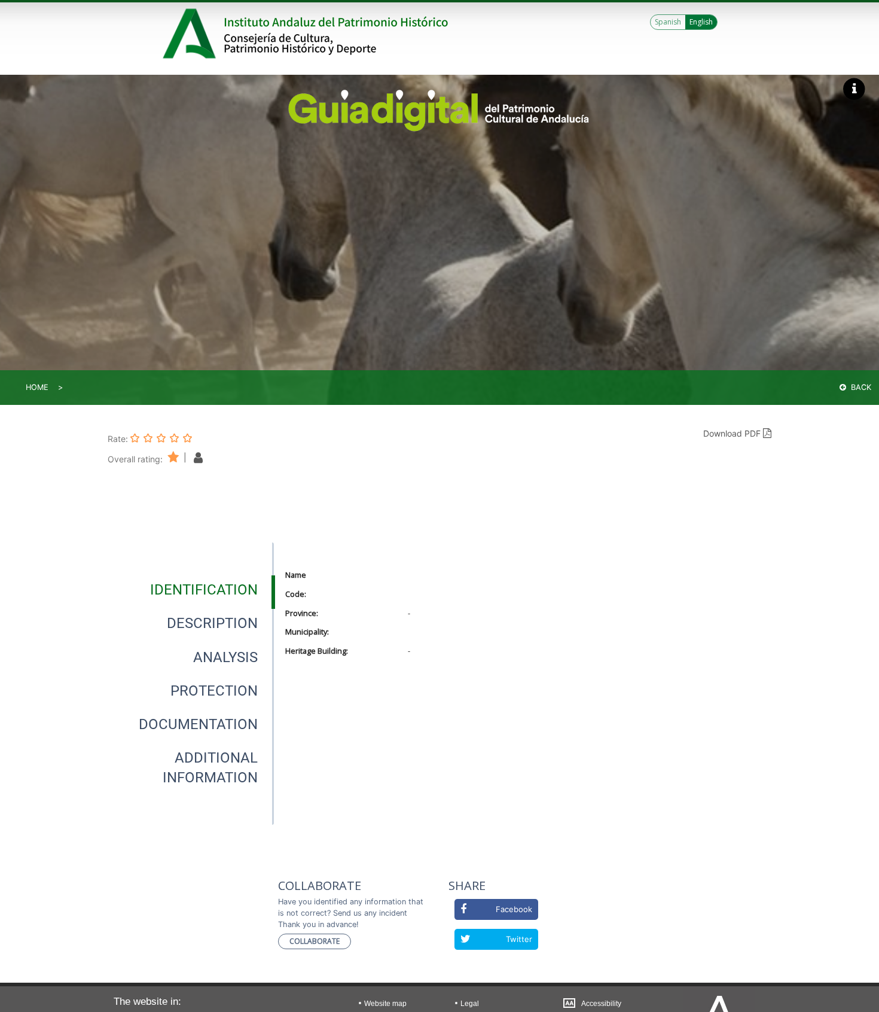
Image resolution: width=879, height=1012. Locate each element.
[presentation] (190, 589)
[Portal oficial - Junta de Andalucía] (191, 33)
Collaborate (314, 941)
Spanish (668, 22)
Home (37, 387)
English (701, 22)
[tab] (204, 589)
